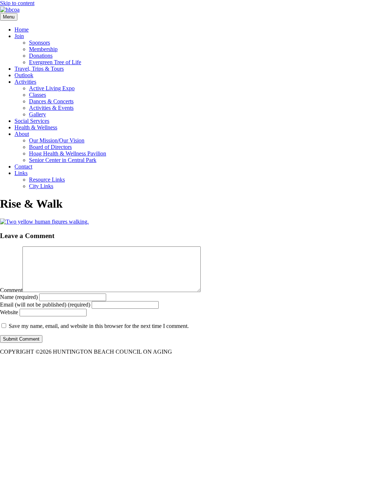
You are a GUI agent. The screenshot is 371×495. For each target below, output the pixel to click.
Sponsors (39, 42)
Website (9, 312)
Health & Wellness (35, 127)
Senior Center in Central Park (62, 160)
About (21, 134)
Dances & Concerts (51, 101)
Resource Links (47, 179)
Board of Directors (50, 147)
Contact (23, 166)
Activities (25, 82)
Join (19, 36)
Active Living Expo (52, 88)
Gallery (37, 114)
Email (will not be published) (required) (45, 304)
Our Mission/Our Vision (56, 140)
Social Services (31, 121)
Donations (41, 56)
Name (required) (19, 297)
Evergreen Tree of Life (55, 62)
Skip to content (17, 3)
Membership (43, 49)
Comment (11, 290)
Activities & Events (51, 108)
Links (21, 173)
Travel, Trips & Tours (39, 69)
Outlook (23, 75)
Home (21, 29)
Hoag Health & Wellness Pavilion (67, 153)
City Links (41, 186)
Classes (37, 95)
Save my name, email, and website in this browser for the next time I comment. (99, 326)
